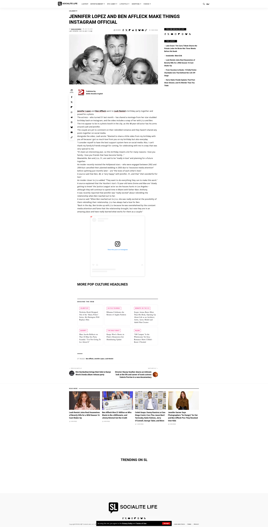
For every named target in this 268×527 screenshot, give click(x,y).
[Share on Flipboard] (129, 30)
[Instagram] (175, 34)
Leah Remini (109, 359)
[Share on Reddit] (132, 30)
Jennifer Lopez (99, 359)
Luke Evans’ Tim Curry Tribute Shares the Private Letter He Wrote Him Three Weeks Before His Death (180, 48)
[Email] (142, 30)
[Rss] (190, 34)
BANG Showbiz (76, 29)
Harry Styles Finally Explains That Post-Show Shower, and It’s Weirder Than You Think (179, 82)
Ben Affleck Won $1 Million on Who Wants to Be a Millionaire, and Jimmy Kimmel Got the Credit (116, 415)
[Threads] (182, 34)
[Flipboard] (179, 34)
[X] (168, 34)
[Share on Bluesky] (139, 30)
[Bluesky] (186, 34)
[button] (166, 523)
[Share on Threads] (136, 30)
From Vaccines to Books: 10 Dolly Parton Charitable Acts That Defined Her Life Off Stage (180, 73)
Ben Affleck (89, 359)
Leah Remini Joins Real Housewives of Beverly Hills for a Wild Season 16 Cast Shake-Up (179, 63)
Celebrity (73, 11)
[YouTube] (172, 34)
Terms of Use (141, 523)
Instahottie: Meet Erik (174, 56)
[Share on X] (126, 30)
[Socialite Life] (68, 4)
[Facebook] (165, 34)
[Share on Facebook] (123, 30)
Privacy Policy (127, 523)
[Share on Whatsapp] (71, 112)
